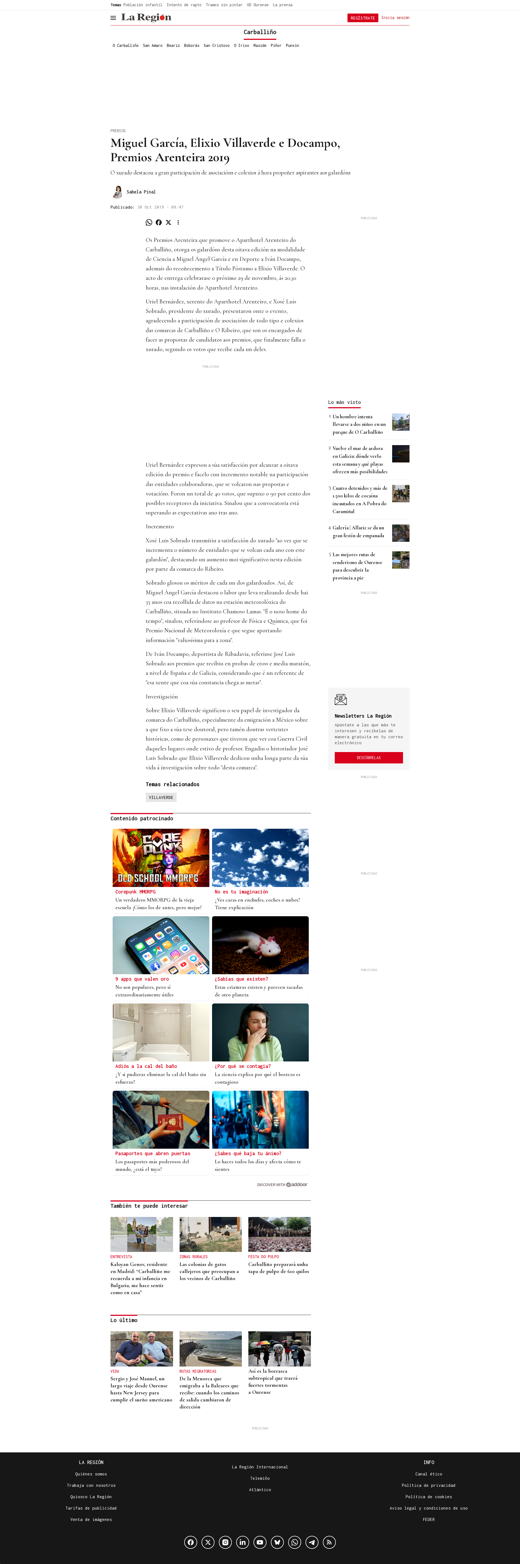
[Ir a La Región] (146, 18)
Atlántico (260, 1489)
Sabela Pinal (141, 191)
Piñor (276, 45)
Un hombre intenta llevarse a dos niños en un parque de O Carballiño (359, 424)
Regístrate (363, 17)
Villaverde (161, 797)
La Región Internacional (260, 1466)
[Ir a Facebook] (190, 1542)
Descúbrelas (369, 757)
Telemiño (260, 1478)
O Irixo (241, 45)
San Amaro (152, 45)
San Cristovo (217, 45)
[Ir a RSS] (329, 1542)
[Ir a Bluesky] (277, 1542)
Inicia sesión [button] (395, 17)
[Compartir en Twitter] (168, 222)
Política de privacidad (429, 1485)
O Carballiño (126, 45)
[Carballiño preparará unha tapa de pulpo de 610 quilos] (279, 1234)
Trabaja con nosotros (91, 1485)
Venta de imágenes (91, 1519)
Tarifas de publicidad (91, 1507)
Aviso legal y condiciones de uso (429, 1507)
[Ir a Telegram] (312, 1542)
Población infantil (142, 4)
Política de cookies (429, 1496)
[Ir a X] (208, 1542)
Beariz (173, 45)
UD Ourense (258, 4)
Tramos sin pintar (224, 4)
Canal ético (428, 1473)
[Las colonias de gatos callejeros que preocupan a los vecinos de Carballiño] (211, 1234)
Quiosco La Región (91, 1496)
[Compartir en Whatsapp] (149, 222)
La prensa (282, 4)
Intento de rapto (184, 4)
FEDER (429, 1519)
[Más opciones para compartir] (178, 222)
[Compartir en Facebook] (158, 222)
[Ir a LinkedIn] (242, 1542)
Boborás (191, 45)
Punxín (292, 45)
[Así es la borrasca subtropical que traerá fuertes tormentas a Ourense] (279, 1349)
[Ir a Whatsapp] (294, 1542)
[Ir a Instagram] (225, 1542)
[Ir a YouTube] (259, 1542)
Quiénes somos (91, 1473)
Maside (259, 45)
